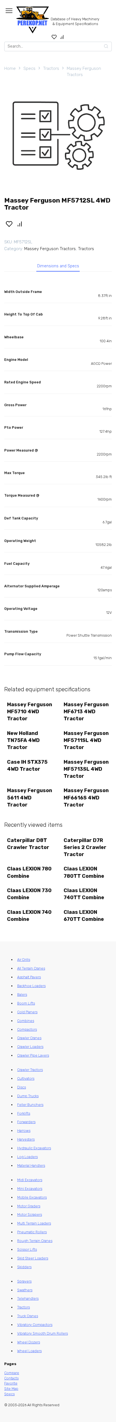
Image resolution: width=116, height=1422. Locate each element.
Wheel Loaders (29, 1351)
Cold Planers (27, 1012)
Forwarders (26, 1122)
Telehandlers (28, 1298)
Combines (25, 1021)
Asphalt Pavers (29, 977)
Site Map (11, 1389)
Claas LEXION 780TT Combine (84, 872)
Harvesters (26, 1139)
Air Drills (23, 959)
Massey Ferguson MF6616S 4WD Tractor (86, 797)
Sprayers (24, 1281)
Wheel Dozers (28, 1342)
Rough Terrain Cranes (34, 1241)
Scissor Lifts (27, 1249)
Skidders (24, 1267)
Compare (11, 1373)
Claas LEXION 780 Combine (29, 872)
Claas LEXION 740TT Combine (84, 894)
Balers (22, 994)
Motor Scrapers (29, 1214)
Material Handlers (31, 1165)
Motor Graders (28, 1206)
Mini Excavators (29, 1189)
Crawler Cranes (29, 1038)
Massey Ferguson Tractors (84, 71)
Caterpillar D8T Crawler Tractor (28, 843)
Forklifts (23, 1113)
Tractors (51, 68)
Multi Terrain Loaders (34, 1223)
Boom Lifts (26, 1003)
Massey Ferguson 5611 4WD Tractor (29, 797)
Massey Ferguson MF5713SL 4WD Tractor (86, 769)
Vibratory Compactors (34, 1325)
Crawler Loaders (30, 1047)
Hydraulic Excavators (34, 1148)
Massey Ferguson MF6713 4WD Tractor (86, 711)
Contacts (11, 1378)
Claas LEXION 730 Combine (29, 894)
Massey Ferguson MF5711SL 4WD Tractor (86, 740)
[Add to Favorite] (9, 223)
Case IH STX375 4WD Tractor (27, 765)
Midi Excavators (29, 1180)
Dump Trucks (28, 1096)
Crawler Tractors (30, 1070)
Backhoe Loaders (31, 986)
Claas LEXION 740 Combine (29, 915)
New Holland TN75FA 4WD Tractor (23, 740)
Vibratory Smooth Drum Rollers (42, 1333)
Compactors (27, 1029)
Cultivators (25, 1078)
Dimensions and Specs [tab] (58, 266)
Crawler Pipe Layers (33, 1055)
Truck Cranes (27, 1316)
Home (10, 68)
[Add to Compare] (20, 223)
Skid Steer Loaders (32, 1258)
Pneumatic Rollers (32, 1232)
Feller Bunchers (30, 1105)
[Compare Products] (62, 37)
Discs (21, 1087)
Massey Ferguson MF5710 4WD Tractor (29, 711)
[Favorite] (54, 37)
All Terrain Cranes (31, 968)
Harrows (23, 1130)
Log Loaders (27, 1157)
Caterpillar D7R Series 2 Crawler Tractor (85, 847)
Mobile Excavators (32, 1197)
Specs (29, 68)
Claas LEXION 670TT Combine (84, 915)
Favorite (10, 1383)
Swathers (24, 1290)
